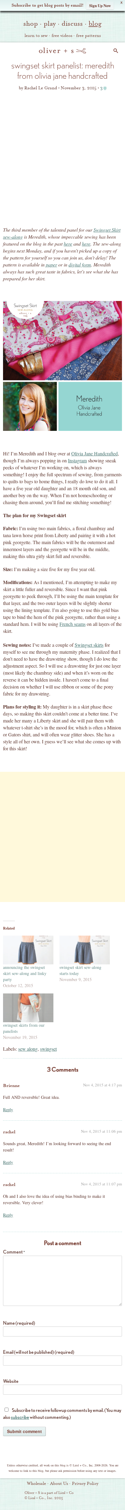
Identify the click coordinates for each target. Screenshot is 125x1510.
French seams (72, 624)
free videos (62, 35)
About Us (59, 1483)
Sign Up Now (100, 5)
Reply (8, 1109)
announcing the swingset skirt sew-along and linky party (24, 973)
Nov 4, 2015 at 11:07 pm (101, 1184)
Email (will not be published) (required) (38, 1352)
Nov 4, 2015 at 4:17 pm (102, 1085)
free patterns (88, 35)
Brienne (11, 1086)
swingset (48, 1049)
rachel (9, 1132)
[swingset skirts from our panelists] (28, 1007)
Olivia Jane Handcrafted (94, 453)
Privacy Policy (85, 1483)
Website (11, 1381)
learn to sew (36, 35)
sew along (28, 1049)
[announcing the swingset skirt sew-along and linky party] (28, 950)
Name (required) (19, 1323)
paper (51, 264)
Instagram (77, 460)
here (68, 243)
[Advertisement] (62, 160)
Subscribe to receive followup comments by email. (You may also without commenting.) (62, 1413)
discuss (72, 23)
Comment (14, 1252)
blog (95, 23)
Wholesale (36, 1483)
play (50, 23)
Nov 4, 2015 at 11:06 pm (101, 1131)
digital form (80, 264)
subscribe (20, 1417)
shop (30, 23)
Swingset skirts (89, 645)
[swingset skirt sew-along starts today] (84, 950)
